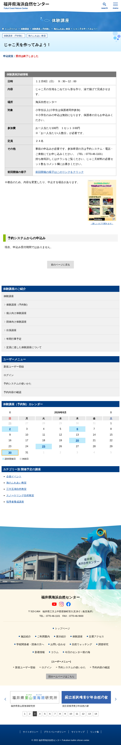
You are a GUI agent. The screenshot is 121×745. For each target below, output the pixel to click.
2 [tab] (29, 714)
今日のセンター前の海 (77, 652)
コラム (55, 652)
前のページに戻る (60, 264)
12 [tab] (83, 714)
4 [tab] (39, 714)
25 (43, 446)
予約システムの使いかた (17, 383)
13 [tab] (89, 714)
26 (10, 423)
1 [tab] (24, 714)
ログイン (9, 375)
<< (10, 412)
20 (77, 440)
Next (115, 699)
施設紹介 (26, 636)
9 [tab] (65, 714)
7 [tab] (55, 714)
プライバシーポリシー (55, 732)
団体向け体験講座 (16, 321)
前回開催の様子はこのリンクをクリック (59, 172)
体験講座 (9, 296)
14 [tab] (96, 714)
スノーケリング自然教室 (20, 495)
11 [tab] (77, 714)
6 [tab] (50, 714)
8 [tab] (60, 714)
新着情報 (40, 652)
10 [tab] (70, 714)
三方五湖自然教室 (16, 489)
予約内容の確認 (12, 392)
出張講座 (11, 330)
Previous (5, 699)
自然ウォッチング (82, 644)
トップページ (62, 628)
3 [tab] (34, 714)
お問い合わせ (58, 644)
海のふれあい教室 (37, 36)
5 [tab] (45, 714)
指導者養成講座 (15, 501)
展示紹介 (61, 636)
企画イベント (13, 476)
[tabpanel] (34, 699)
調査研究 (103, 644)
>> (111, 412)
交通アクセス (96, 636)
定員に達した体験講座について (24, 347)
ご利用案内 (43, 636)
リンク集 (94, 732)
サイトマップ (78, 732)
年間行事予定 (13, 339)
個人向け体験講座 (16, 313)
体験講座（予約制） (14, 36)
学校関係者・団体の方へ (30, 644)
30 (10, 452)
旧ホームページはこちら (61, 676)
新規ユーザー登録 (14, 366)
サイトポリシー (30, 732)
